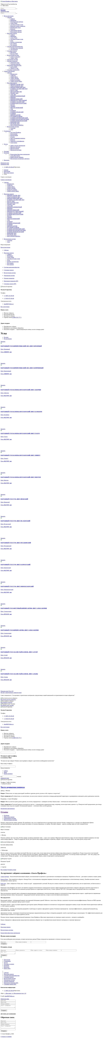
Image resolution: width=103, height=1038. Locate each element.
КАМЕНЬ (13, 113)
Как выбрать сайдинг (6, 702)
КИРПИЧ (13, 97)
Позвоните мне (5, 11)
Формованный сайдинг (16, 21)
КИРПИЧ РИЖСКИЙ (16, 99)
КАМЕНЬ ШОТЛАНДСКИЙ (18, 103)
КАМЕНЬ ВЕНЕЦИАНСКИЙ (18, 120)
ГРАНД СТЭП (14, 68)
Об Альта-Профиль (15, 132)
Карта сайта (7, 968)
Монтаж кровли (14, 148)
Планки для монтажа (16, 42)
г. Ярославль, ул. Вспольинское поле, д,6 (15, 993)
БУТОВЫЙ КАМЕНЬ (16, 116)
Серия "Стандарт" (15, 56)
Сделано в (6, 1036)
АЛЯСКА (13, 75)
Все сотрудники (5, 306)
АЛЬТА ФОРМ (14, 78)
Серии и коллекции (9, 71)
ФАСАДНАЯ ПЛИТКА (16, 125)
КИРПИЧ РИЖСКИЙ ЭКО (18, 87)
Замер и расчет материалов (17, 145)
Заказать (3, 341)
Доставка (6, 151)
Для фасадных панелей (16, 48)
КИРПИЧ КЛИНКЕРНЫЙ (17, 96)
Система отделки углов (16, 24)
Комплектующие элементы (17, 26)
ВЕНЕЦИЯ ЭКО (15, 122)
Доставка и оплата (9, 964)
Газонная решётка (15, 64)
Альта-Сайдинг (5, 876)
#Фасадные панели (9, 817)
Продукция (7, 171)
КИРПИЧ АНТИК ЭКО (17, 84)
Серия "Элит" (14, 58)
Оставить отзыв (11, 869)
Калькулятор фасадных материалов (20, 154)
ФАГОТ (12, 104)
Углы (11, 40)
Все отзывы (4, 869)
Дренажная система (12, 59)
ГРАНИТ (12, 106)
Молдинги (13, 52)
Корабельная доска (15, 27)
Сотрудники (13, 142)
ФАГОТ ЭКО (14, 90)
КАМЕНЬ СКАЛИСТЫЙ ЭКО (19, 88)
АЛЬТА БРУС (14, 77)
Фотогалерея (13, 134)
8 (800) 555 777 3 (16, 317)
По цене (6, 337)
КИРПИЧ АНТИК (15, 115)
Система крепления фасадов (15, 46)
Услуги (6, 144)
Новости (12, 139)
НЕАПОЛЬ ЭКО (15, 123)
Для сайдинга (14, 49)
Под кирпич (13, 45)
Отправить (3, 943)
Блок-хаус (3, 883)
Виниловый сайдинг (16, 32)
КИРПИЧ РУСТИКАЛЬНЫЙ (18, 100)
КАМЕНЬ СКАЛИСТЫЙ (17, 102)
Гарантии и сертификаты (17, 141)
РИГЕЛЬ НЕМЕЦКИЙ (16, 107)
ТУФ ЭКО (13, 94)
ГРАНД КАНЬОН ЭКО (16, 86)
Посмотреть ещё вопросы (8, 808)
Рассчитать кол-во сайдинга (8, 699)
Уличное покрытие (12, 61)
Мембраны (13, 20)
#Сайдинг (6, 815)
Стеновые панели (12, 51)
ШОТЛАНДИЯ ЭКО (16, 91)
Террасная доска (14, 62)
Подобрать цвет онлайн (7, 705)
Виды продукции (8, 16)
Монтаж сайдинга (15, 147)
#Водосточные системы (10, 820)
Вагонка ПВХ (14, 53)
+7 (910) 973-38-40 (9, 298)
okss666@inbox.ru (9, 304)
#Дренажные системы (10, 818)
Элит (11, 129)
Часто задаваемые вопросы (17, 138)
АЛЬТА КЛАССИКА (16, 81)
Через (5, 772)
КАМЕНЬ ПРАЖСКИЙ (16, 112)
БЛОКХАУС (13, 74)
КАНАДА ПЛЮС (15, 80)
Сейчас (6, 770)
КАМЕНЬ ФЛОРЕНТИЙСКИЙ (19, 118)
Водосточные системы (7, 930)
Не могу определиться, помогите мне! (11, 692)
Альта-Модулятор (15, 155)
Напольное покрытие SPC (14, 65)
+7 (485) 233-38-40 (9, 167)
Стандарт (12, 128)
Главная (6, 170)
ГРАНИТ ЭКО (14, 93)
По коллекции (8, 338)
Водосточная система (13, 55)
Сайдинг (9, 17)
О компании (7, 131)
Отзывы (12, 137)
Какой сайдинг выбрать (16, 157)
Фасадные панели (12, 33)
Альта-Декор (13, 23)
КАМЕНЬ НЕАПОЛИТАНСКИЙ (19, 119)
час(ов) (19, 776)
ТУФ (11, 109)
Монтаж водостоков (15, 150)
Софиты (12, 19)
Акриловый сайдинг (16, 30)
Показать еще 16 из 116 (7, 691)
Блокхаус (12, 29)
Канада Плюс (4, 879)
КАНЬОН (13, 110)
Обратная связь (5, 999)
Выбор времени (8, 773)
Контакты (6, 160)
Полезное (6, 153)
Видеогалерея (14, 135)
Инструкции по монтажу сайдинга (19, 158)
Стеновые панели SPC (13, 69)
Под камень (13, 43)
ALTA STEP (13, 67)
